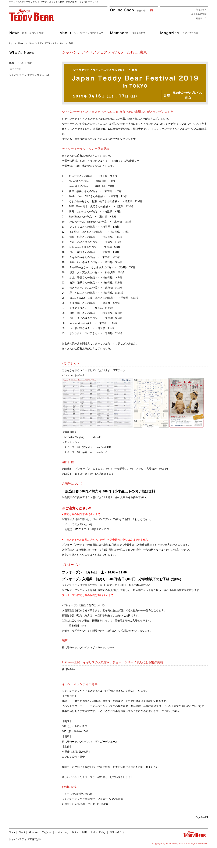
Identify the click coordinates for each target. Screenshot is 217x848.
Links (94, 832)
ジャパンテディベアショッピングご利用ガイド (197, 9)
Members (33, 832)
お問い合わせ (117, 832)
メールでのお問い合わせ (78, 524)
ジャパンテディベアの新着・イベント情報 (34, 31)
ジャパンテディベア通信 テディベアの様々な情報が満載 (184, 31)
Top (10, 43)
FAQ (84, 832)
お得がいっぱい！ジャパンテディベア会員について (134, 31)
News (20, 43)
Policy (102, 832)
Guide (75, 832)
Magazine (47, 832)
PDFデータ (119, 370)
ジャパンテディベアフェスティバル (46, 43)
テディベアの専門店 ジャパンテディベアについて (84, 31)
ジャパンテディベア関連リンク (197, 18)
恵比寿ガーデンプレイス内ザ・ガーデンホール (88, 647)
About (21, 832)
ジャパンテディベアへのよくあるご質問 (197, 14)
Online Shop (62, 832)
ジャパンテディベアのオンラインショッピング (134, 10)
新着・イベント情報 (20, 63)
